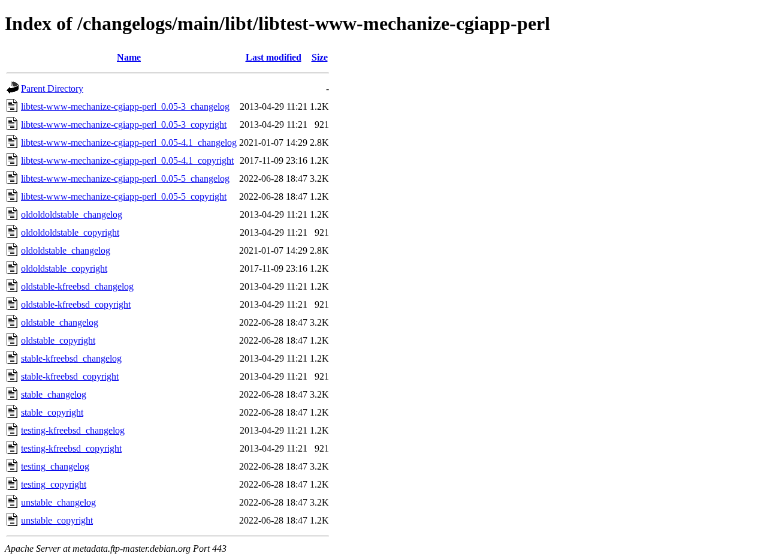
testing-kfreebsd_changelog (73, 430)
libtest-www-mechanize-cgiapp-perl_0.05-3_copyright (124, 124)
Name (129, 57)
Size (320, 57)
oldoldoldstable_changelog (71, 214)
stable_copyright (52, 412)
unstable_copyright (57, 520)
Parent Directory (52, 88)
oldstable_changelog (59, 322)
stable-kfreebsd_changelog (71, 358)
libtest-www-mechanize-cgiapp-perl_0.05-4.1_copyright (127, 160)
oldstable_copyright (58, 340)
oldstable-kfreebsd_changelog (77, 286)
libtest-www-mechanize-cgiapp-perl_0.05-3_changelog (125, 106)
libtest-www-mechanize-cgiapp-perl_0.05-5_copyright (124, 196)
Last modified (273, 57)
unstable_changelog (58, 502)
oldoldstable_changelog (65, 250)
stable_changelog (53, 394)
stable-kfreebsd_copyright (70, 376)
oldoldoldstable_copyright (70, 232)
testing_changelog (55, 466)
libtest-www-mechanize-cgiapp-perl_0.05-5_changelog (125, 178)
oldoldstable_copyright (64, 268)
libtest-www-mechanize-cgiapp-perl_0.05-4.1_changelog (129, 142)
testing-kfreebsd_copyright (71, 448)
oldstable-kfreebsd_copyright (76, 304)
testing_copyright (53, 484)
